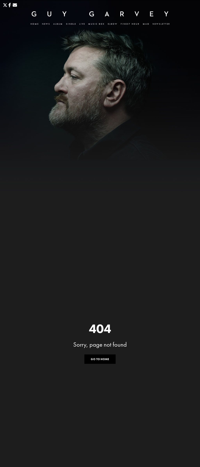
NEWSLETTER (161, 24)
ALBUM (58, 24)
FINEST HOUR (130, 24)
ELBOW (113, 24)
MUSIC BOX (96, 24)
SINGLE (71, 24)
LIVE (82, 24)
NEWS (46, 24)
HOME (34, 24)
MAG (146, 24)
